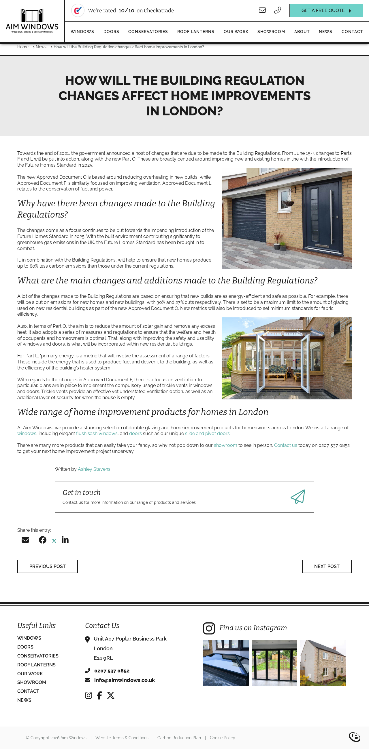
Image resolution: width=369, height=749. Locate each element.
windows (26, 433)
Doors (111, 31)
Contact (352, 31)
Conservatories (148, 31)
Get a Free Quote (323, 10)
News (325, 31)
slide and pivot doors (207, 433)
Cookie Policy (222, 737)
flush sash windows (97, 433)
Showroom (271, 31)
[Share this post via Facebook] (43, 541)
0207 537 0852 (111, 671)
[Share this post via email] (25, 541)
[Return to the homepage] (32, 20)
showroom (225, 445)
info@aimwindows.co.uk (124, 680)
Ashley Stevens (94, 469)
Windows (82, 31)
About (302, 31)
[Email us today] (263, 10)
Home (23, 47)
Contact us (285, 445)
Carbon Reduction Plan (179, 737)
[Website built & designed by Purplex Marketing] (354, 737)
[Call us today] (278, 10)
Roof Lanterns (195, 31)
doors (135, 433)
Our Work (236, 31)
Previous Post (47, 566)
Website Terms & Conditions (121, 737)
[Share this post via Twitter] (54, 541)
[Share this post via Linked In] (65, 541)
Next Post (327, 566)
